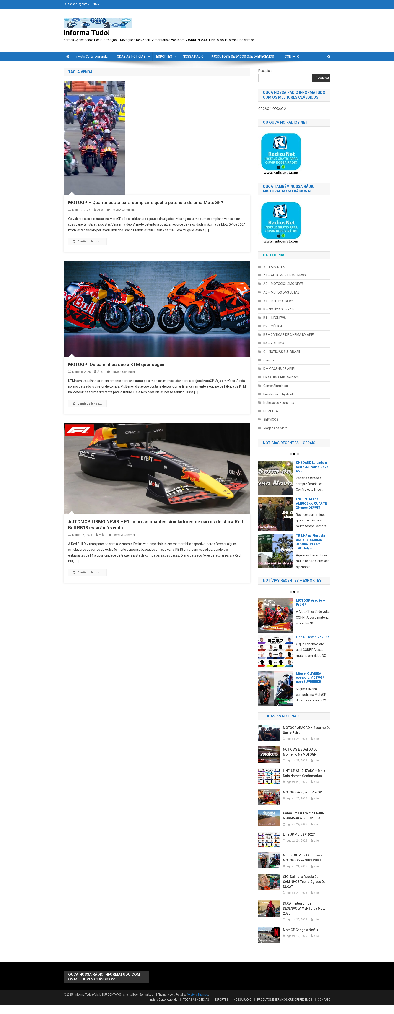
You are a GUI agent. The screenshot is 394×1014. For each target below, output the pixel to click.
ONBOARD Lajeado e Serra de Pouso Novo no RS (312, 467)
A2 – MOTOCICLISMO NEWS (283, 284)
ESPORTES (164, 56)
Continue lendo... (89, 241)
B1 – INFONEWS (274, 318)
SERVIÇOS (270, 419)
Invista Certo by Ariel (278, 394)
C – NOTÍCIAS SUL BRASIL (282, 352)
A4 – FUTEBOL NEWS (278, 301)
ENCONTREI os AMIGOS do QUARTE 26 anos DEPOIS (311, 503)
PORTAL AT (271, 411)
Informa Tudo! (87, 32)
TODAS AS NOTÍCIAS (130, 56)
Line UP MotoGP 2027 (312, 637)
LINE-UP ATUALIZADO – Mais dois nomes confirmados (304, 773)
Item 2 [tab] (294, 454)
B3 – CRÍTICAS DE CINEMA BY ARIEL (289, 334)
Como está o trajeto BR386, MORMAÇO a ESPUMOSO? (303, 815)
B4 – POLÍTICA (273, 343)
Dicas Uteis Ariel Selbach (281, 377)
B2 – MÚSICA (273, 326)
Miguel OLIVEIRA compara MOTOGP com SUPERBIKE (310, 677)
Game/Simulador (275, 386)
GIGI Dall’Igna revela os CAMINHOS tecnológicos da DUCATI (304, 882)
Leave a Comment (123, 209)
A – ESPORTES (274, 267)
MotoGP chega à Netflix (300, 930)
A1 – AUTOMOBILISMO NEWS (284, 275)
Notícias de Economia (278, 402)
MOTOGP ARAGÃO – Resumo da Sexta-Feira (306, 730)
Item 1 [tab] (291, 454)
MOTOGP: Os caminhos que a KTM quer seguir (116, 364)
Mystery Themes (197, 994)
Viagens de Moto (275, 428)
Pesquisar (265, 71)
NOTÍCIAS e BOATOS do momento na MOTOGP (300, 752)
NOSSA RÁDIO (193, 56)
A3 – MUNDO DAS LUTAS (281, 292)
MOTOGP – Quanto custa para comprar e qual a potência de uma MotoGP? (145, 202)
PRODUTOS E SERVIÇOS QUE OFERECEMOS (242, 56)
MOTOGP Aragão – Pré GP (302, 792)
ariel (100, 209)
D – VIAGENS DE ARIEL (279, 368)
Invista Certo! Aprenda (92, 56)
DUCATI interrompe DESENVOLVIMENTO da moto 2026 (304, 908)
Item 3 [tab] (298, 454)
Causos (268, 360)
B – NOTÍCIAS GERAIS (279, 309)
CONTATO (292, 56)
